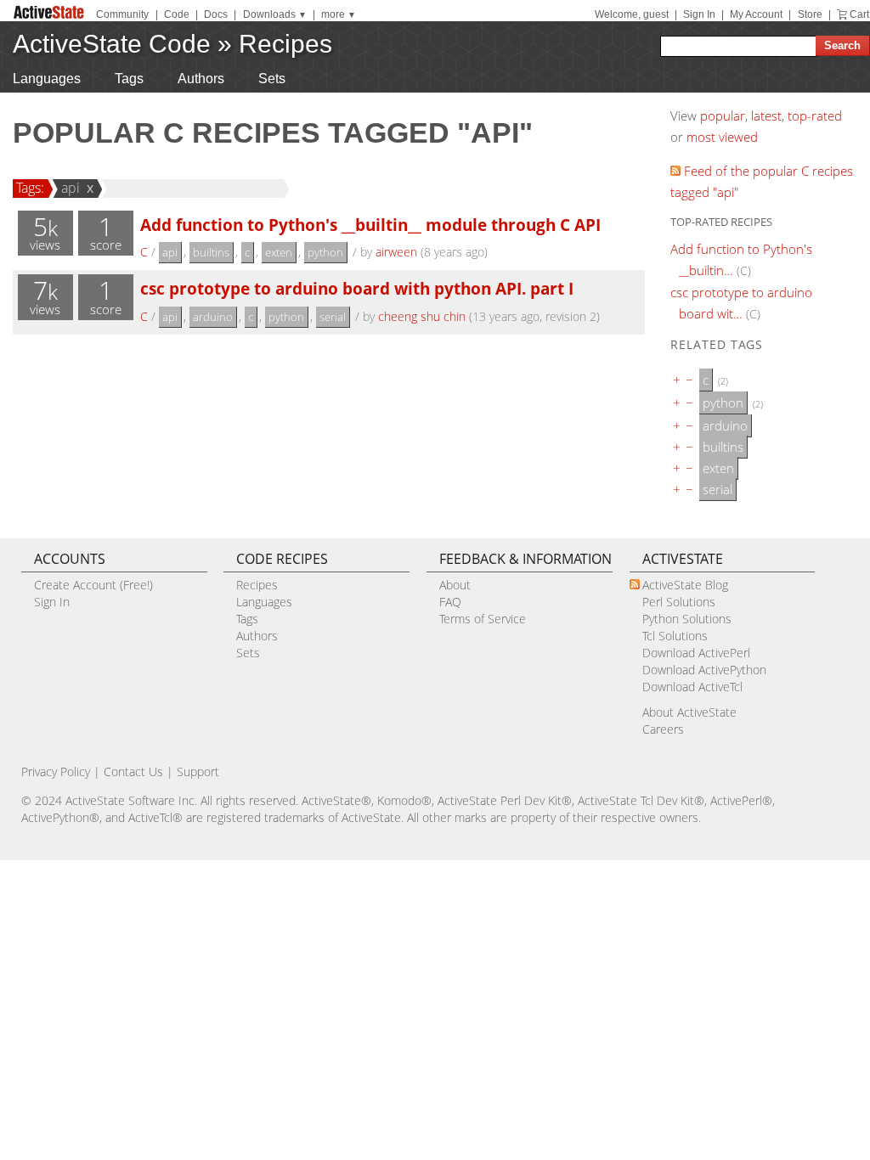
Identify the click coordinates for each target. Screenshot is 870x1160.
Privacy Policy (55, 771)
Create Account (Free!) (93, 585)
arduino (213, 316)
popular (722, 115)
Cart (859, 14)
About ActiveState (689, 712)
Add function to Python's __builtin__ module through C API (370, 224)
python (325, 252)
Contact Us (133, 771)
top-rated (815, 115)
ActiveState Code (112, 44)
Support (198, 771)
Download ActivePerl (696, 653)
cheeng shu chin (422, 316)
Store (810, 14)
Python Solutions (687, 619)
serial (332, 316)
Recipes (285, 44)
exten (278, 252)
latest (766, 115)
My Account (756, 14)
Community (122, 14)
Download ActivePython (704, 670)
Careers (663, 729)
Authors (201, 78)
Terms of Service (482, 619)
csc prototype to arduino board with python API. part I (356, 288)
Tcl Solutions (675, 636)
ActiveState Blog (685, 585)
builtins (211, 252)
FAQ (450, 602)
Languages (47, 78)
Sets (271, 78)
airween (396, 252)
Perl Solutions (678, 602)
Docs (216, 14)
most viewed (722, 136)
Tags (129, 78)
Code (176, 14)
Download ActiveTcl (692, 687)
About (455, 585)
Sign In (699, 14)
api (70, 187)
